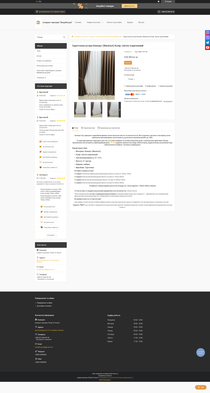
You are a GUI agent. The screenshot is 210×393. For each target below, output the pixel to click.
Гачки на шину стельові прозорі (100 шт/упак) (51, 131)
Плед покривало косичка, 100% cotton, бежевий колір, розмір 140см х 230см (50, 198)
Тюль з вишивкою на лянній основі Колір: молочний (51, 106)
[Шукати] (64, 37)
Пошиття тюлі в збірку (47, 109)
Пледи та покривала (44, 61)
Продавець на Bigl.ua (105, 375)
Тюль (38, 51)
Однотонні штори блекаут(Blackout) (109, 37)
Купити (128, 63)
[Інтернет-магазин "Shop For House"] (38, 22)
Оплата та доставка (114, 22)
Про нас (141, 22)
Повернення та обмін (44, 303)
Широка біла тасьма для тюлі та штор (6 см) (50, 101)
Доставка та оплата (44, 306)
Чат (202, 387)
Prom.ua (115, 373)
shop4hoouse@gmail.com (46, 269)
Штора (112, 143)
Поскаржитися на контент (107, 377)
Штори (92, 37)
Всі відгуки (50, 235)
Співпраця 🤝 (41, 78)
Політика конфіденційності (124, 377)
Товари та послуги (93, 22)
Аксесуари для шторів (45, 66)
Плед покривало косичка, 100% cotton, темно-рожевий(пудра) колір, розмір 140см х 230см (50, 191)
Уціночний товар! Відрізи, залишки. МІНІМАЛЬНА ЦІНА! (49, 72)
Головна (78, 22)
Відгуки (130, 22)
